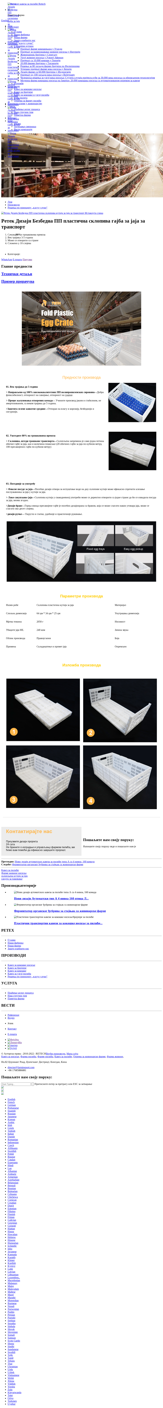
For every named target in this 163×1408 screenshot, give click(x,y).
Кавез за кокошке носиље (28, 89)
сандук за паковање (11, 878)
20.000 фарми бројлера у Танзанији (39, 63)
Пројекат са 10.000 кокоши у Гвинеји (40, 60)
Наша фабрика (22, 34)
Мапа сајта (72, 1053)
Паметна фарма (22, 115)
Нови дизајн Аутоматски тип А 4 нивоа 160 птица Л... (51, 898)
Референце (13, 1015)
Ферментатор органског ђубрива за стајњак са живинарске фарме (47, 864)
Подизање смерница (25, 126)
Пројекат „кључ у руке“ (20, 43)
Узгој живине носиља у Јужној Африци (41, 57)
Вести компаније (23, 129)
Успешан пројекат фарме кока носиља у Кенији (46, 69)
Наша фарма (20, 37)
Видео (11, 1018)
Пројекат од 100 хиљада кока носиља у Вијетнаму (47, 74)
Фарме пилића (45, 1056)
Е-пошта (17, 259)
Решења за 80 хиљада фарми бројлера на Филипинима (50, 66)
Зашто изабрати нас (24, 40)
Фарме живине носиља (13, 873)
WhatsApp (6, 259)
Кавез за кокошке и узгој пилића (31, 95)
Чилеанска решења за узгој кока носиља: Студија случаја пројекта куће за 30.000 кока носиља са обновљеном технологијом (87, 77)
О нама (11, 940)
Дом (10, 202)
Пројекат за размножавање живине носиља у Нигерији (50, 51)
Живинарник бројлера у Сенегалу (38, 54)
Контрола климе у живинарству (25, 103)
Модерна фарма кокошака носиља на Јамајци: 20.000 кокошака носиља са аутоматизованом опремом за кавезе (80, 80)
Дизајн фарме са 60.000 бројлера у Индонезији (45, 72)
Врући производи (55, 1053)
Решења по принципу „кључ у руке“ (27, 207)
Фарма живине (115, 1056)
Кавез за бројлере (23, 92)
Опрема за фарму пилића (27, 100)
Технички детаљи (16, 274)
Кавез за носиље (10, 1056)
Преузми (27, 259)
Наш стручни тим (23, 112)
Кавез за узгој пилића (19, 973)
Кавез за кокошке (17, 970)
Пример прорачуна (17, 281)
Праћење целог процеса (27, 109)
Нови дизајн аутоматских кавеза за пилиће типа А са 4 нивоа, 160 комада (55, 861)
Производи (14, 204)
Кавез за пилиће (10, 870)
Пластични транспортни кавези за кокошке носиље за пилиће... (58, 923)
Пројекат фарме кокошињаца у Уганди (41, 49)
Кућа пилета (20, 97)
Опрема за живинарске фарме (89, 1056)
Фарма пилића (28, 1056)
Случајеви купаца (23, 46)
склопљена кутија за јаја (14, 876)
